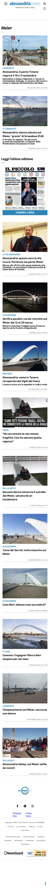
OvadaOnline (30, 840)
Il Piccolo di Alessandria (13, 837)
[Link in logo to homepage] (25, 4)
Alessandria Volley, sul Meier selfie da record (25, 765)
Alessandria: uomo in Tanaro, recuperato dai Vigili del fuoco (21, 379)
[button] (44, 4)
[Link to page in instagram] (32, 806)
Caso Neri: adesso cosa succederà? (24, 604)
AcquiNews (8, 840)
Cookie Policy (25, 830)
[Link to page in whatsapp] (25, 806)
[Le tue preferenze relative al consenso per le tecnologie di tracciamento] (45, 883)
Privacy (40, 827)
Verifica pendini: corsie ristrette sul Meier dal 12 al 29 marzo (25, 320)
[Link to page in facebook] (17, 806)
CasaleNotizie (18, 840)
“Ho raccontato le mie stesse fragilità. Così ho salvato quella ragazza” (22, 437)
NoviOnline (40, 837)
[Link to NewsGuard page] (14, 853)
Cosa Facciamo (21, 827)
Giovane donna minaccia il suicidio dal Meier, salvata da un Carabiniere (24, 495)
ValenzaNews (25, 844)
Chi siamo (10, 827)
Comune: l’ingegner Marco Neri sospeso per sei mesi (22, 656)
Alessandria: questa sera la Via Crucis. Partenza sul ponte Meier (23, 259)
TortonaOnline (41, 840)
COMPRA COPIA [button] (25, 212)
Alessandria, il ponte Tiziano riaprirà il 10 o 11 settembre (20, 73)
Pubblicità (32, 827)
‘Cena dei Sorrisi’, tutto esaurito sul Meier (24, 551)
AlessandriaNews (29, 837)
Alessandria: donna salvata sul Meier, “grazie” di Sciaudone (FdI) (23, 134)
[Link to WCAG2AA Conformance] (35, 853)
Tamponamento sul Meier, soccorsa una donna (25, 711)
